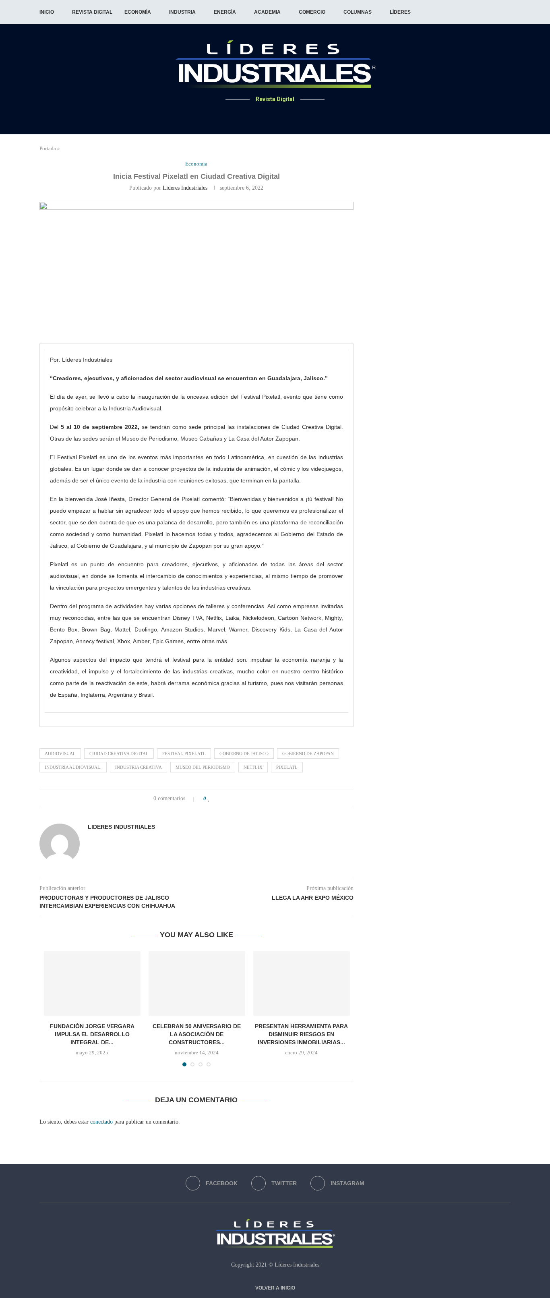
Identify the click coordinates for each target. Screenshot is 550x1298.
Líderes (400, 12)
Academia (267, 12)
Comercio (312, 12)
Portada (47, 148)
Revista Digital (92, 12)
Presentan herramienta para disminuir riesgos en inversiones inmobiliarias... (301, 1034)
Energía (225, 12)
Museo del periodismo (203, 767)
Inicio (46, 12)
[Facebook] (265, 115)
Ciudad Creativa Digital (119, 753)
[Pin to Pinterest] (235, 798)
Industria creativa (138, 767)
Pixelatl (287, 767)
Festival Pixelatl (184, 753)
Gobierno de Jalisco (244, 753)
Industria (182, 12)
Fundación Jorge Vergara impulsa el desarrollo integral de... (92, 1034)
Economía (137, 12)
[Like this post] (209, 798)
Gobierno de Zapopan (308, 753)
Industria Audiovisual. (73, 767)
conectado (101, 1122)
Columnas (357, 12)
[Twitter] (275, 115)
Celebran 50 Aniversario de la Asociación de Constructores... (197, 1034)
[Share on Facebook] (218, 798)
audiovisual (60, 753)
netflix (253, 767)
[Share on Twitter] (226, 798)
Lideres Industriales (185, 188)
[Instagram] (285, 115)
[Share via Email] (243, 798)
